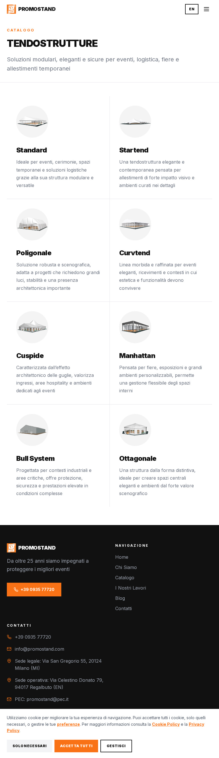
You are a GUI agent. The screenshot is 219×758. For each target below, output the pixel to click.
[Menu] (206, 9)
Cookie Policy (166, 724)
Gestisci (116, 746)
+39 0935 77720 (37, 589)
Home (121, 557)
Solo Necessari (29, 746)
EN (191, 9)
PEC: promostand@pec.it (41, 699)
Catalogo (124, 577)
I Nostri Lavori (130, 588)
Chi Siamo (126, 567)
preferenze (68, 724)
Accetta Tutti (76, 746)
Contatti (123, 608)
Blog (120, 598)
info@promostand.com (39, 649)
